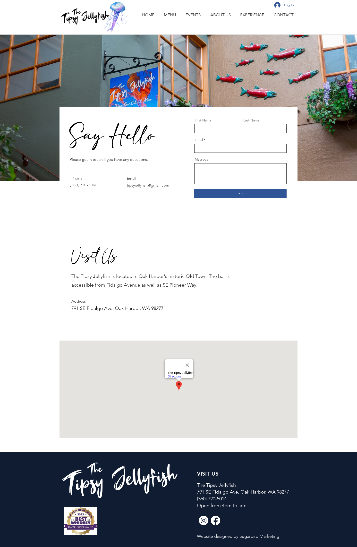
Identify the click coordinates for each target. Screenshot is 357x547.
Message (201, 159)
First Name (203, 120)
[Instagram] (203, 520)
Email (199, 140)
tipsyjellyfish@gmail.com (148, 185)
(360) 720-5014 (212, 499)
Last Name (251, 120)
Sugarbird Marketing (259, 536)
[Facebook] (215, 520)
